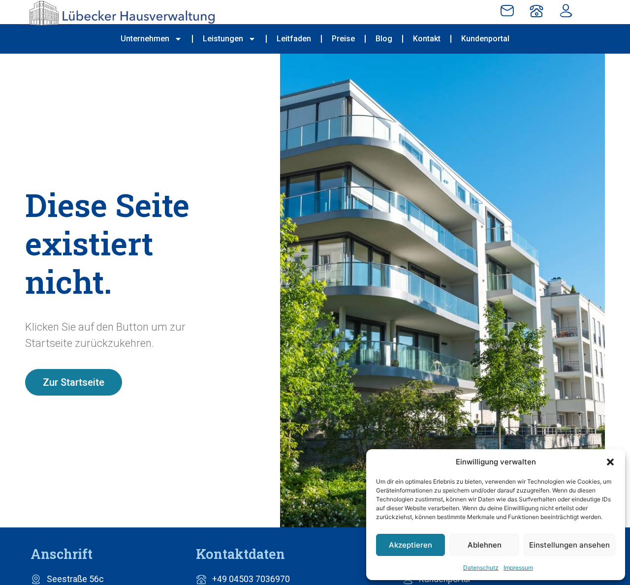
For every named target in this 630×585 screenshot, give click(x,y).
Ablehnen (485, 545)
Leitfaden (294, 38)
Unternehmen (145, 38)
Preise (343, 38)
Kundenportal (485, 38)
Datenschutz (481, 567)
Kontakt (427, 38)
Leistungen (223, 38)
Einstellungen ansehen (569, 545)
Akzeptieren (410, 545)
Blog (384, 38)
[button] (610, 462)
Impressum (518, 567)
